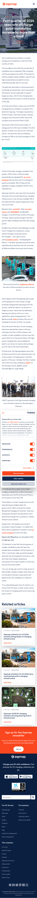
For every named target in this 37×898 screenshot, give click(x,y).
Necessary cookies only (18, 484)
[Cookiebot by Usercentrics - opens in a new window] (27, 413)
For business (23, 805)
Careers (4, 857)
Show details (27, 468)
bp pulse (28, 209)
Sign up (18, 749)
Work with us (22, 813)
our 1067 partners (13, 422)
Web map (5, 813)
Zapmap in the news (8, 861)
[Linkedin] (20, 885)
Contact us (5, 867)
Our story (5, 847)
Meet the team (6, 850)
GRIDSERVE (15, 212)
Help (3, 830)
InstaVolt (16, 209)
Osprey (4, 212)
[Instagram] (10, 885)
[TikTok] (23, 885)
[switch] (32, 449)
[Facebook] (13, 885)
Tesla (15, 319)
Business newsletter (24, 820)
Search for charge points (9, 833)
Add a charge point (8, 837)
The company (7, 842)
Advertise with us (23, 816)
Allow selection (18, 478)
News (7, 17)
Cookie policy (6, 871)
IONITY (28, 363)
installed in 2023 (12, 240)
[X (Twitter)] (17, 885)
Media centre (6, 864)
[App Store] (11, 776)
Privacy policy (6, 874)
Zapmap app (6, 810)
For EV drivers (7, 805)
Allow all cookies (18, 473)
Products (21, 810)
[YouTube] (27, 885)
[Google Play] (26, 776)
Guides (4, 820)
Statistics (5, 823)
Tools (3, 816)
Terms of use (6, 877)
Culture (4, 854)
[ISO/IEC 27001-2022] (18, 787)
